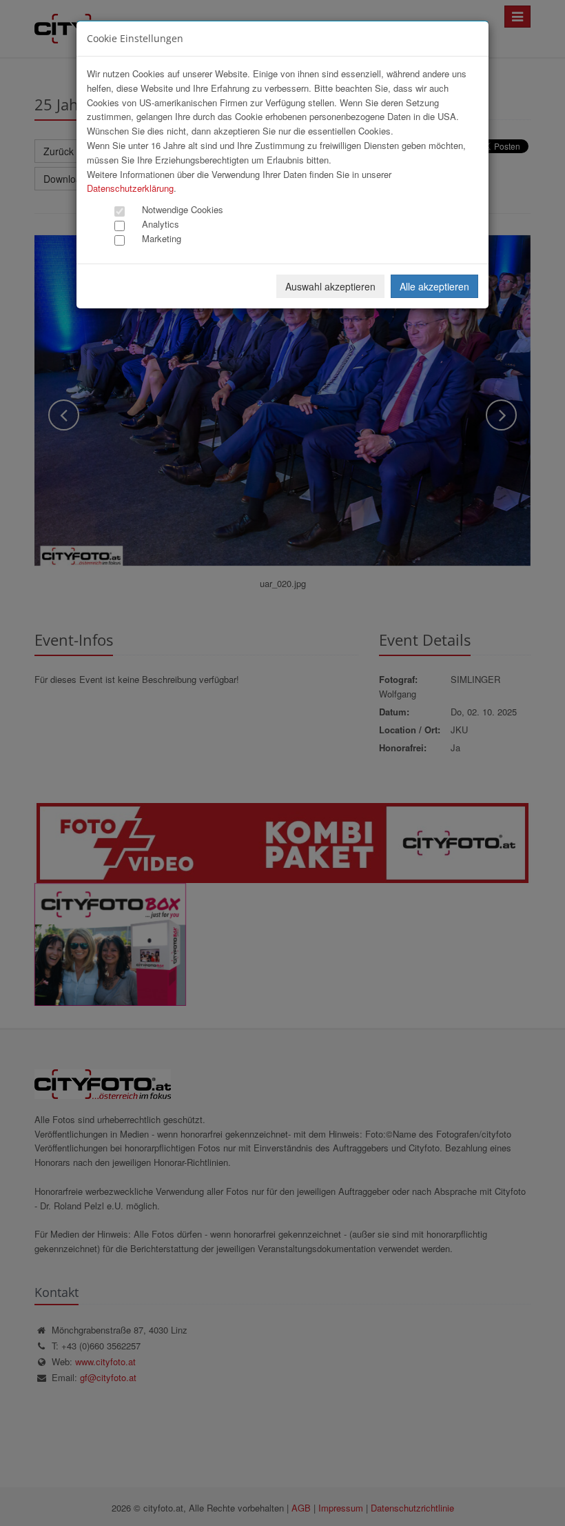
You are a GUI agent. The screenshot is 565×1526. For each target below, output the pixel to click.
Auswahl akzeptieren (330, 286)
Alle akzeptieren (434, 286)
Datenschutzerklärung (130, 188)
